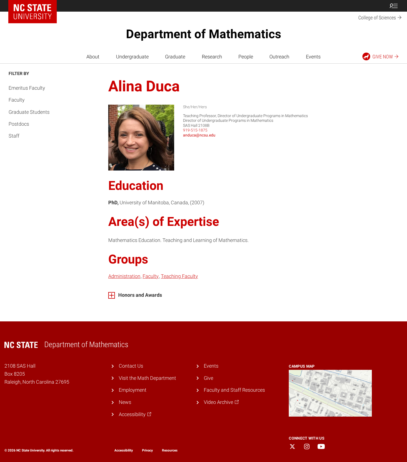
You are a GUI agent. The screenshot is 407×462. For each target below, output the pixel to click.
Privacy (147, 450)
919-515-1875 (195, 130)
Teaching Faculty (179, 276)
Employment (132, 390)
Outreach (279, 57)
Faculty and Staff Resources (234, 390)
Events (313, 57)
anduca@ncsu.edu (199, 135)
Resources (169, 450)
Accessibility (123, 450)
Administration (124, 276)
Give (208, 378)
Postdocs (19, 124)
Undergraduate (132, 57)
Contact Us (131, 366)
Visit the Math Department (147, 378)
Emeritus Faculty (27, 88)
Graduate (175, 57)
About (92, 57)
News (125, 402)
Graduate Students (29, 112)
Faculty (17, 100)
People (245, 57)
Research (212, 57)
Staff (14, 136)
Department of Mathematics (203, 34)
